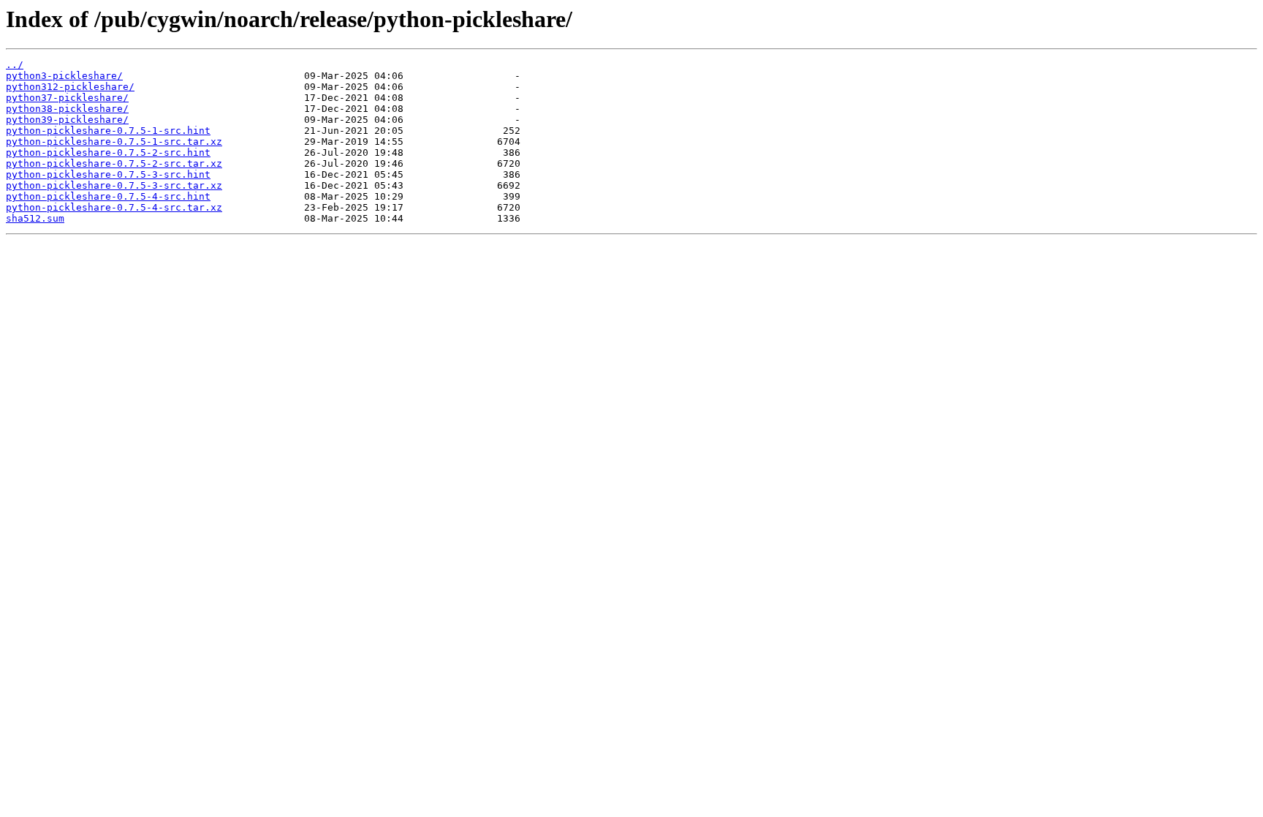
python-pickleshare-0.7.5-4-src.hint (108, 196)
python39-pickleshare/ (67, 119)
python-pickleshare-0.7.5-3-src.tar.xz (114, 185)
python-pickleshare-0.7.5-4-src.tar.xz (114, 207)
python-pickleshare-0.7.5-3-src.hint (108, 174)
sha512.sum (35, 218)
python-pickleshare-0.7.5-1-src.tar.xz (114, 141)
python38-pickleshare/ (67, 108)
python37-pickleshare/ (67, 97)
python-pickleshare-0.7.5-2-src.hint (108, 152)
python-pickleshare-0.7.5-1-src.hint (108, 130)
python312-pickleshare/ (70, 86)
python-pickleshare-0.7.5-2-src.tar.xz (114, 163)
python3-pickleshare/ (64, 75)
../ (14, 64)
